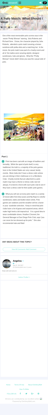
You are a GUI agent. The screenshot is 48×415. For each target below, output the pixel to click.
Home (8, 385)
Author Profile (23, 277)
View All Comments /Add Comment (24, 249)
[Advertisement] (24, 89)
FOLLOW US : (12, 394)
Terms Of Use (19, 385)
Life (4, 27)
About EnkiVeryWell (35, 385)
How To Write (24, 389)
